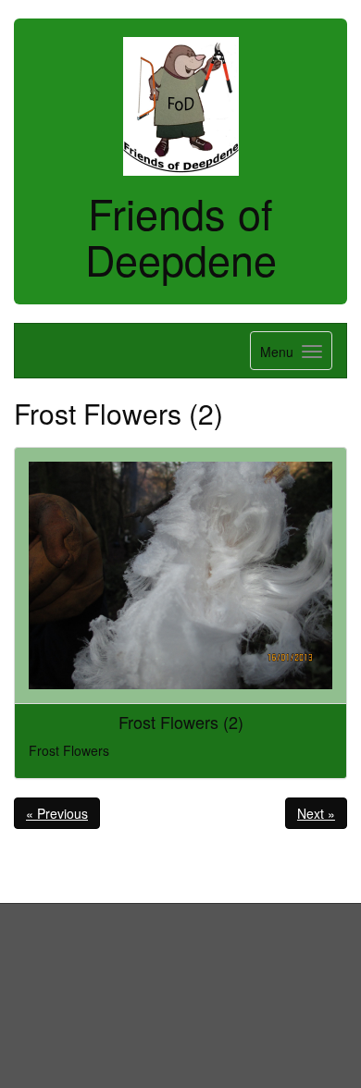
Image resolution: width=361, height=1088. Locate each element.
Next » (316, 813)
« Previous (57, 813)
